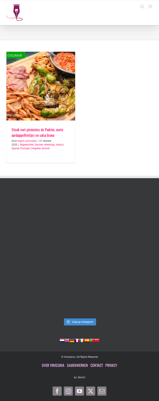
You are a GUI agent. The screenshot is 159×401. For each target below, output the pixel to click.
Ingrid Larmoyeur (27, 140)
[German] (72, 340)
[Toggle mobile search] (142, 6)
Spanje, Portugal (21, 148)
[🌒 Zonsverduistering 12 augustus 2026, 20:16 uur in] (42, 295)
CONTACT (96, 365)
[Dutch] (62, 340)
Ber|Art (81, 377)
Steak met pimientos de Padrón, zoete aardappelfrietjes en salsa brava (37, 132)
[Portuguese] (91, 340)
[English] (67, 340)
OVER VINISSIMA (53, 365)
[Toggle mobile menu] (150, 6)
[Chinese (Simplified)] (96, 340)
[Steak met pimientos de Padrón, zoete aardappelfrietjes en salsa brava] (40, 86)
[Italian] (82, 340)
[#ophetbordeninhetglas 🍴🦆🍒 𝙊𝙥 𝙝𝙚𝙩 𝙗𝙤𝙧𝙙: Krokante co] (42, 252)
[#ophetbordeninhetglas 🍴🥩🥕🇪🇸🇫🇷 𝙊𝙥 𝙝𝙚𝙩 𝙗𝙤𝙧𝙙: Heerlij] (117, 210)
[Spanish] (86, 340)
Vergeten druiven (40, 148)
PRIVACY (111, 365)
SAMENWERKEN (77, 365)
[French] (77, 340)
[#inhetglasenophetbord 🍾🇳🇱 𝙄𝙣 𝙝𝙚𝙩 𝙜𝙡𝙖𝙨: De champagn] (117, 252)
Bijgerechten (27, 144)
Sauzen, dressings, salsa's (49, 144)
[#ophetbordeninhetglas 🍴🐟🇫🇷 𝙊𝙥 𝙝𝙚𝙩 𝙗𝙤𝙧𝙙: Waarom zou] (42, 210)
